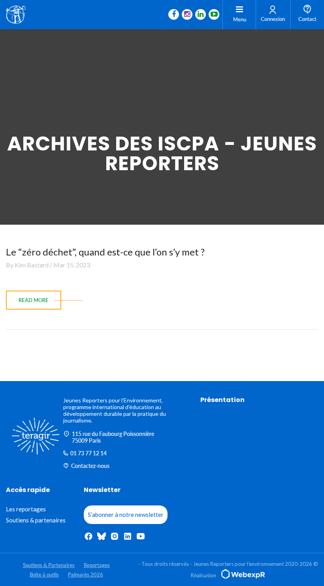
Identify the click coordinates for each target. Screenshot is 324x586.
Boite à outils (44, 574)
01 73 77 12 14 (88, 453)
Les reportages (26, 509)
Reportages (97, 565)
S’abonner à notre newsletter (126, 514)
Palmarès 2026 (85, 574)
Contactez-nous (90, 465)
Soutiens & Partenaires (49, 565)
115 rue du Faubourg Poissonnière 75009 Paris (113, 437)
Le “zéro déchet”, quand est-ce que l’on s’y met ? (105, 251)
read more (34, 300)
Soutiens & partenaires (36, 520)
